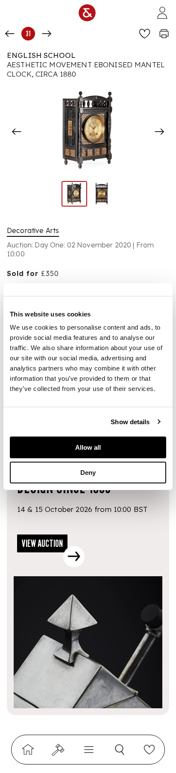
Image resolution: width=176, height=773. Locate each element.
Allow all (88, 447)
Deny (88, 472)
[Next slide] (159, 132)
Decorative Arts (33, 230)
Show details (130, 421)
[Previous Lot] (10, 33)
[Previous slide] (17, 132)
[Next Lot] (46, 33)
